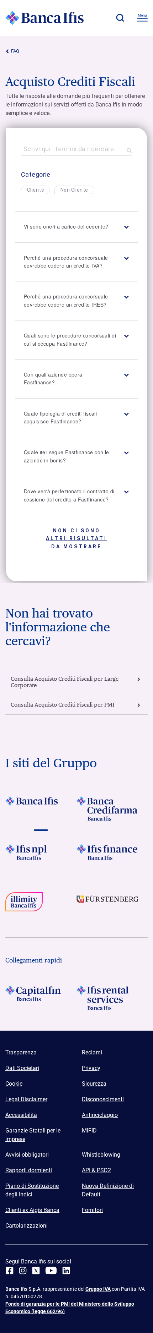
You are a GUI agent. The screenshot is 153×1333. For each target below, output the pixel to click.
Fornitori (92, 1210)
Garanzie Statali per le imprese (32, 1134)
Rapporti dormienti (28, 1170)
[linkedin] (66, 1270)
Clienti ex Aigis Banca (32, 1210)
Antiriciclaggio (100, 1115)
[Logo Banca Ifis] (44, 18)
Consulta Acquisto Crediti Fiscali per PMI (62, 704)
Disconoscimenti (103, 1099)
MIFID (89, 1130)
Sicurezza (94, 1083)
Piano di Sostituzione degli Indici (32, 1190)
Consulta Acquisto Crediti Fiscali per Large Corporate (64, 682)
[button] (120, 17)
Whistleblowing (101, 1154)
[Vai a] (40, 856)
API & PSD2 (96, 1170)
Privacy (91, 1068)
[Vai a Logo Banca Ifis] (40, 809)
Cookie (13, 1083)
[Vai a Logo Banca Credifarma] (112, 809)
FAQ (15, 51)
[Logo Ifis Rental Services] (112, 998)
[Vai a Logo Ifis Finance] (112, 856)
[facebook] (9, 1270)
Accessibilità (21, 1115)
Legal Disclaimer (26, 1099)
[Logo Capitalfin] (40, 998)
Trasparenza (21, 1052)
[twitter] (36, 1270)
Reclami (92, 1052)
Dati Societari (22, 1068)
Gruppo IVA (98, 1289)
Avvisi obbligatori (27, 1154)
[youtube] (51, 1270)
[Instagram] (23, 1270)
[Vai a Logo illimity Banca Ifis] (40, 904)
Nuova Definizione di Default (108, 1190)
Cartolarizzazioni (26, 1225)
